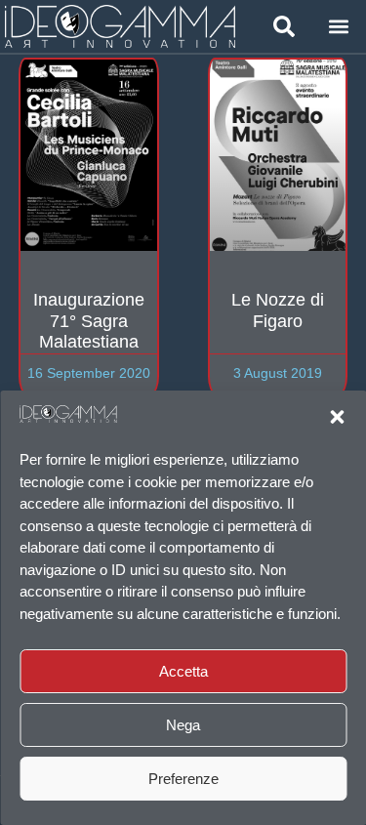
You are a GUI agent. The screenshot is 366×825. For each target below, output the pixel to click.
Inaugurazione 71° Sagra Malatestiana (88, 320)
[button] (336, 417)
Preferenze (183, 778)
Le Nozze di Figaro (277, 310)
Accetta (183, 671)
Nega (183, 725)
